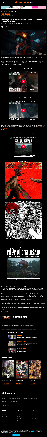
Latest (16, 11)
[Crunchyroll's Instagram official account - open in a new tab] (8, 401)
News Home (11, 11)
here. (14, 432)
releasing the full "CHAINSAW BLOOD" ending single (34, 128)
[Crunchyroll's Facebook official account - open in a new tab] (5, 401)
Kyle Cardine (6, 26)
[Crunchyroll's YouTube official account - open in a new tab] (3, 401)
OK (16, 434)
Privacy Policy (33, 431)
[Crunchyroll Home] (8, 394)
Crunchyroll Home (4, 11)
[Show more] (3, 2)
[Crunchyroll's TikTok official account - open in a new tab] (14, 401)
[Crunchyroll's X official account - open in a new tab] (11, 401)
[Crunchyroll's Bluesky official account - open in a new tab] (16, 401)
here (34, 325)
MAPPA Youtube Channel (10, 311)
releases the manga (10, 293)
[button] (7, 405)
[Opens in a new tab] (23, 7)
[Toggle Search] (44, 2)
